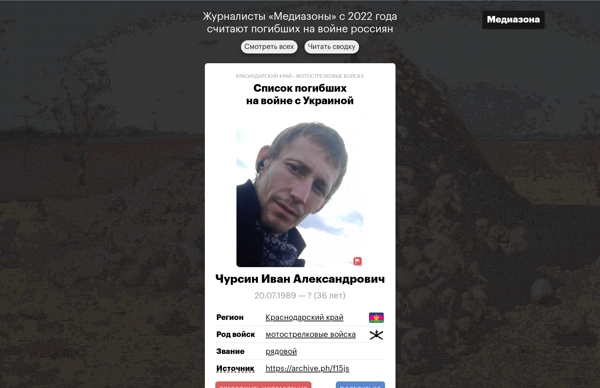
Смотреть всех (269, 46)
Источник (235, 368)
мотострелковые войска (330, 76)
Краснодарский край (264, 76)
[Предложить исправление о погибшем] (357, 261)
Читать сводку (332, 46)
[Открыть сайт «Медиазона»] (513, 20)
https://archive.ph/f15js (307, 368)
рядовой (281, 351)
